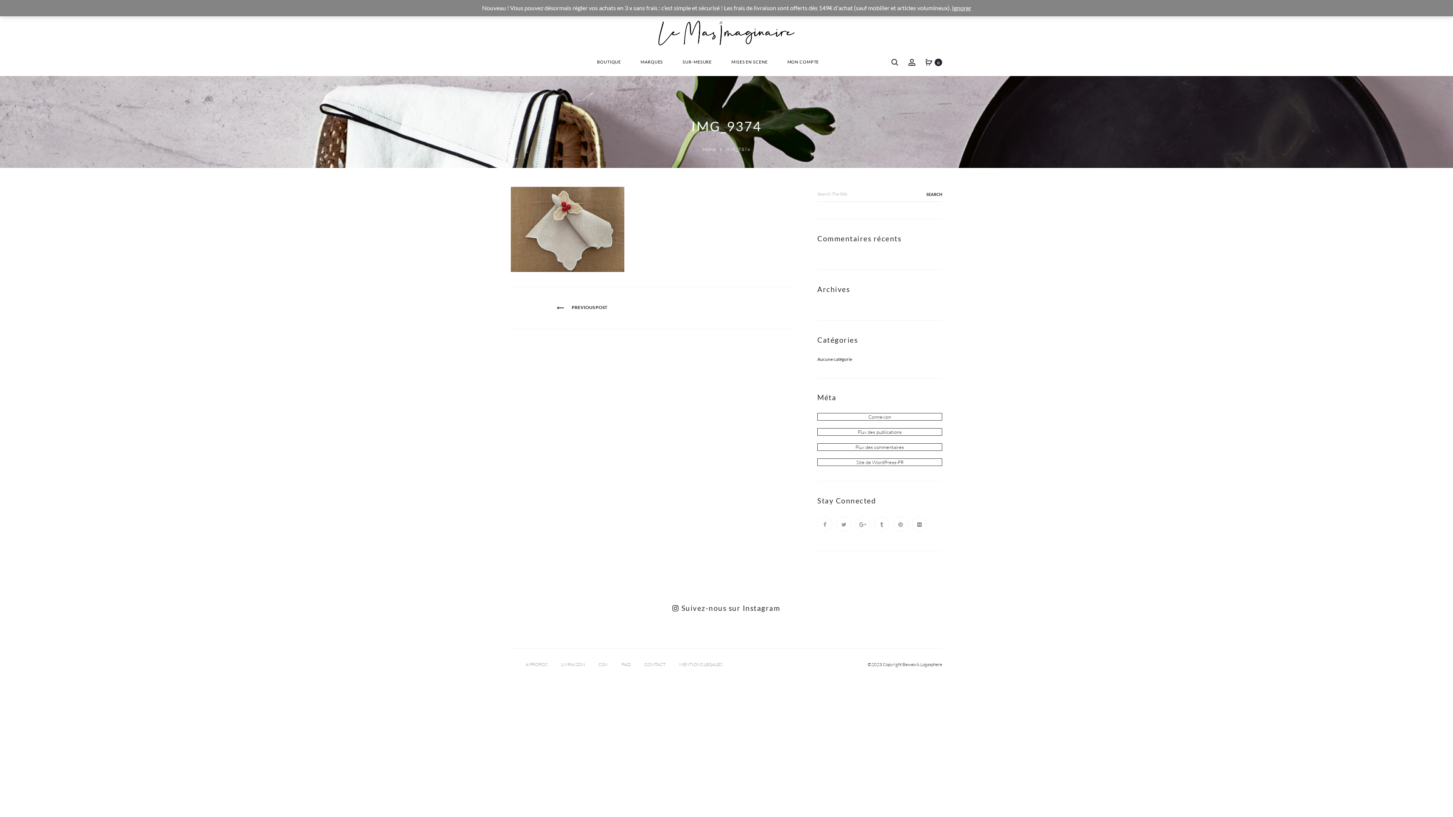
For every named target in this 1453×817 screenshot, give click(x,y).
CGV (603, 664)
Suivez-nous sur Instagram (729, 608)
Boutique (609, 61)
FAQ (626, 664)
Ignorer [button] (961, 8)
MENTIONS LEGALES (700, 664)
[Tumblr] (881, 524)
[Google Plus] (862, 524)
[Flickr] (919, 524)
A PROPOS (537, 664)
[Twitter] (843, 524)
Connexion (879, 417)
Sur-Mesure (697, 61)
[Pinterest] (900, 524)
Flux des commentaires (880, 447)
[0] (929, 62)
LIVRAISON (573, 664)
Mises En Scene (749, 61)
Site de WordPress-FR (880, 462)
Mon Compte (803, 61)
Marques (652, 61)
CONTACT (655, 664)
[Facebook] (824, 524)
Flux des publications (880, 432)
